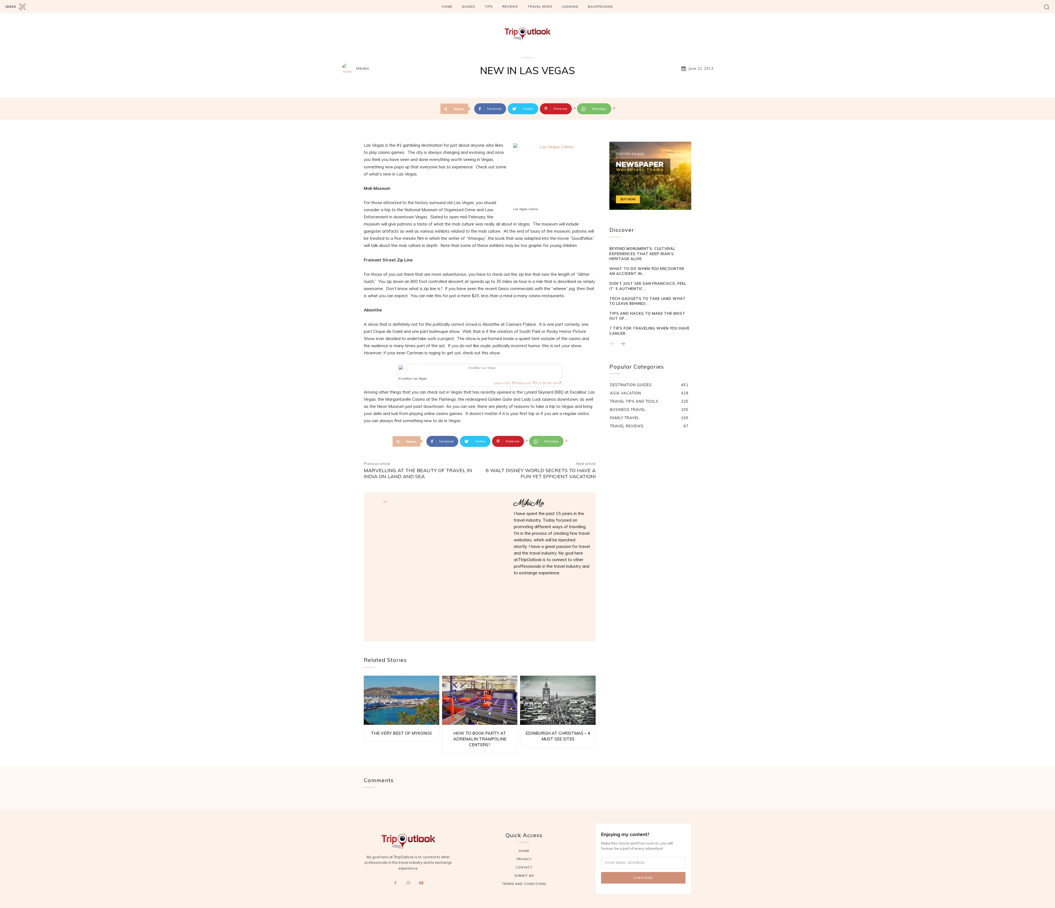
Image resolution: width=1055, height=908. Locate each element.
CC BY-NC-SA (547, 383)
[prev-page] (613, 344)
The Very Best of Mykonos (401, 733)
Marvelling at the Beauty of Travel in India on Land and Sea (418, 473)
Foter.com (524, 383)
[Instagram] (408, 883)
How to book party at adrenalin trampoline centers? (479, 739)
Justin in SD (501, 383)
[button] (1047, 7)
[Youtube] (421, 883)
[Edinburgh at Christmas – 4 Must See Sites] (558, 700)
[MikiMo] (349, 68)
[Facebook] (395, 883)
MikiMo (362, 68)
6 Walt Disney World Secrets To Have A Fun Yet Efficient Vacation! (541, 473)
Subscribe (643, 878)
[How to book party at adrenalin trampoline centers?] (480, 700)
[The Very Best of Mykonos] (401, 700)
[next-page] (622, 344)
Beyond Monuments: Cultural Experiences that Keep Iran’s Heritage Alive (642, 253)
